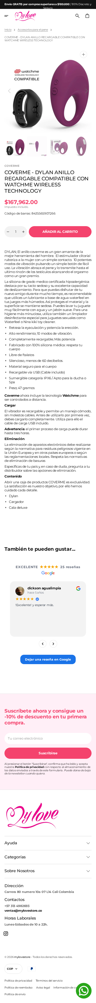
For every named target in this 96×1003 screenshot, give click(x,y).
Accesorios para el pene (33, 29)
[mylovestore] (25, 16)
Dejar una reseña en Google (48, 659)
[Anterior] (42, 644)
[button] (9, 16)
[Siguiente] (53, 644)
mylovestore (22, 957)
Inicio (7, 29)
